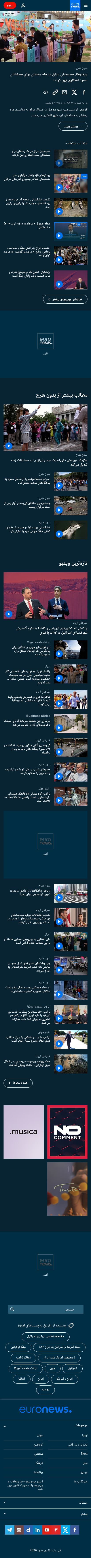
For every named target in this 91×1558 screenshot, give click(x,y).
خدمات (83, 1503)
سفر (85, 1463)
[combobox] (45, 1309)
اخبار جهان (44, 788)
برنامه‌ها (38, 1472)
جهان (40, 1435)
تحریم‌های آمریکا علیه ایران (59, 1357)
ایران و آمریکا (65, 1379)
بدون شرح (81, 455)
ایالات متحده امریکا (38, 642)
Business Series (38, 716)
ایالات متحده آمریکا (25, 1368)
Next (84, 1454)
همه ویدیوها (20, 1083)
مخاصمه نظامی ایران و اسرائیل (45, 1336)
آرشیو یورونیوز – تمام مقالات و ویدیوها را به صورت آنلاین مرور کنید (25, 1485)
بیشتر (84, 1514)
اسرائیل (72, 1368)
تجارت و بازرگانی (77, 1445)
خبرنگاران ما (80, 1481)
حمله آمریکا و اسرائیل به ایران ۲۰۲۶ (59, 1347)
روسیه (45, 1389)
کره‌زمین (38, 1445)
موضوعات (81, 1425)
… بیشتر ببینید (73, 126)
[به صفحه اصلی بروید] (75, 5)
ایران (47, 666)
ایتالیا (21, 1379)
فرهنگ (39, 1463)
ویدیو (84, 1472)
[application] (45, 36)
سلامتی (38, 1454)
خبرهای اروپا (80, 623)
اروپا (84, 1435)
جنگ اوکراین (18, 1347)
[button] (65, 299)
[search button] (12, 1309)
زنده (10, 5)
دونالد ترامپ (23, 1357)
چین (52, 1368)
